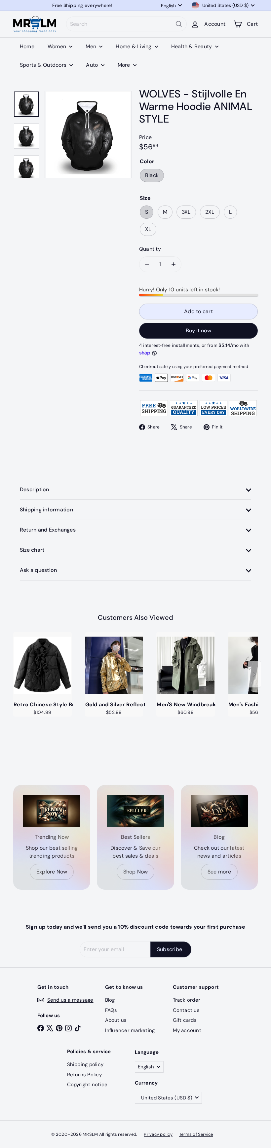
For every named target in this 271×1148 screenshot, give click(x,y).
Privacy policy (158, 1134)
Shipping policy (85, 1064)
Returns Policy (84, 1074)
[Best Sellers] (135, 811)
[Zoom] (88, 134)
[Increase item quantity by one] (173, 264)
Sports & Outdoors (44, 64)
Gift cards (185, 1020)
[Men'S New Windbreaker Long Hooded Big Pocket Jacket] (185, 665)
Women (57, 46)
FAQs (111, 1010)
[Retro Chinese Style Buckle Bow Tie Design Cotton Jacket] (42, 665)
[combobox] (126, 24)
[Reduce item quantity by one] (147, 264)
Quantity (150, 248)
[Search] (179, 24)
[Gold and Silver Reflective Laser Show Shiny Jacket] (114, 665)
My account (187, 1030)
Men (91, 46)
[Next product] (254, 674)
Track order (187, 1000)
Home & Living (134, 46)
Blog (110, 1000)
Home (27, 46)
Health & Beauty (192, 46)
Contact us (186, 1010)
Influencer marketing (130, 1030)
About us (116, 1020)
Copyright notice (87, 1084)
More (125, 64)
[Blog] (219, 811)
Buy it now (198, 330)
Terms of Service (196, 1134)
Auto (92, 64)
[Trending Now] (51, 811)
